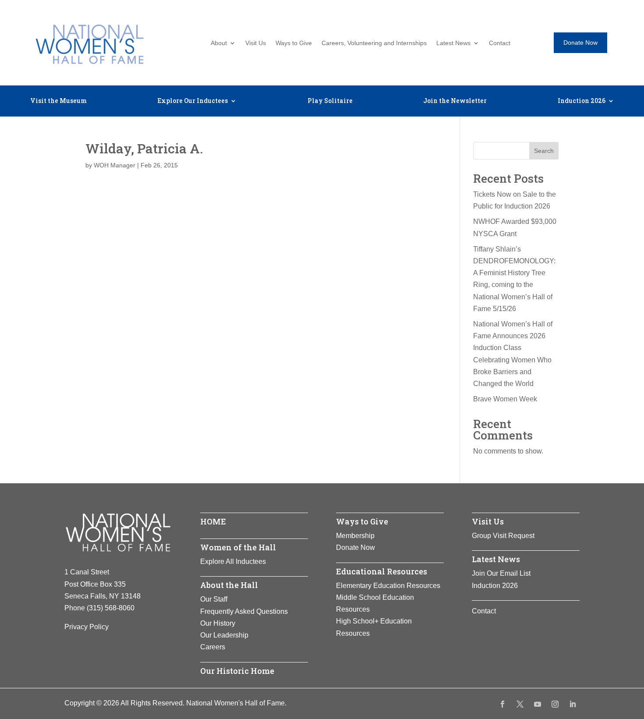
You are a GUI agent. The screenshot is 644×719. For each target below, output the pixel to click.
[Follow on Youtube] (538, 704)
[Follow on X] (520, 704)
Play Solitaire (330, 101)
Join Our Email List (501, 573)
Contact (499, 43)
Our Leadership (224, 635)
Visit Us (255, 43)
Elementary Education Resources (388, 585)
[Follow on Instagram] (555, 704)
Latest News (453, 43)
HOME (213, 521)
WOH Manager (114, 165)
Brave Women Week (505, 399)
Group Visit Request (503, 535)
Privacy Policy (86, 626)
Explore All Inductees (233, 561)
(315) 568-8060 (110, 608)
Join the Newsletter (455, 101)
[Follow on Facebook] (502, 704)
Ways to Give (294, 43)
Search (544, 150)
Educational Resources (381, 571)
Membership (355, 535)
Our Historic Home (237, 671)
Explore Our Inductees (192, 101)
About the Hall (229, 585)
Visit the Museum (58, 101)
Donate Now (580, 42)
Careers (212, 647)
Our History (217, 623)
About (219, 43)
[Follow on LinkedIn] (573, 704)
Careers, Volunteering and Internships (374, 43)
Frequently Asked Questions (244, 611)
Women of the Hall (238, 547)
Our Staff (213, 599)
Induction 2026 (581, 101)
